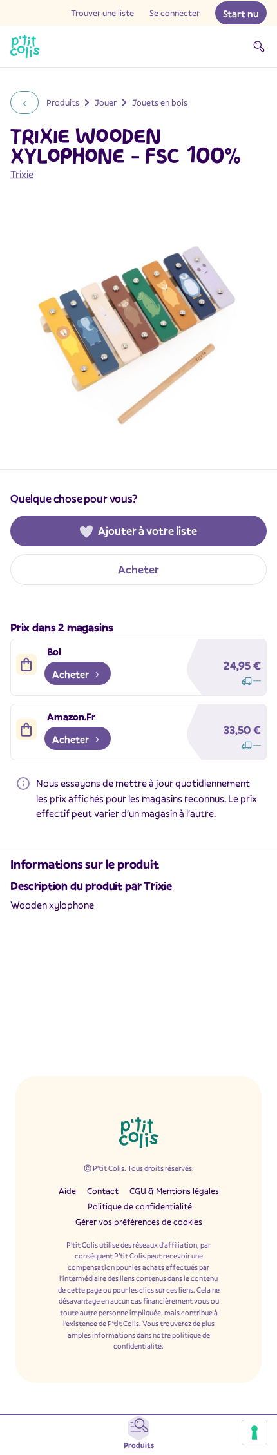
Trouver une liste (102, 13)
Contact (103, 1191)
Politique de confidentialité (140, 1206)
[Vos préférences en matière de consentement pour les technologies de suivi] (254, 1432)
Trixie (21, 174)
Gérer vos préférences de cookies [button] (138, 1222)
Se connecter (174, 13)
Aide (67, 1191)
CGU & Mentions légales (174, 1191)
